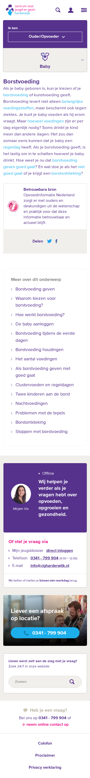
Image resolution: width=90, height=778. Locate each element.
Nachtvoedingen (32, 403)
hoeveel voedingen (46, 121)
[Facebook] (55, 241)
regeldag (11, 147)
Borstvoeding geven (35, 289)
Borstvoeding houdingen (40, 350)
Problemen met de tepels (40, 413)
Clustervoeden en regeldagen (45, 385)
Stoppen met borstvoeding (42, 431)
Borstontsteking (31, 422)
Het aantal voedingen (36, 359)
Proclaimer (45, 756)
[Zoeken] (58, 10)
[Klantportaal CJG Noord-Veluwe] (71, 10)
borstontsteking (66, 173)
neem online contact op (47, 725)
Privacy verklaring (45, 768)
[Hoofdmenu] (84, 10)
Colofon (45, 744)
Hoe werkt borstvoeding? (40, 315)
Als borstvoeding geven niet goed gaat (43, 372)
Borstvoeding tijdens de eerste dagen (45, 337)
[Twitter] (49, 241)
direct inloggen (59, 551)
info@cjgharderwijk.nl (49, 566)
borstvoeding (15, 95)
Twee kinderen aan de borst (43, 394)
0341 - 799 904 (44, 558)
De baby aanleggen (35, 324)
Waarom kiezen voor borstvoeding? (36, 302)
